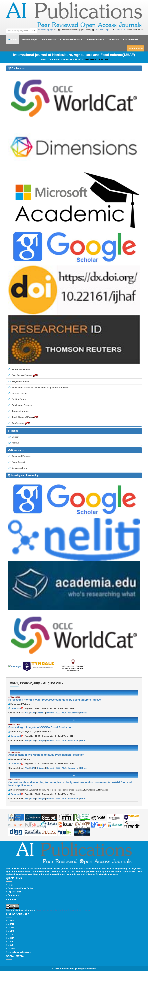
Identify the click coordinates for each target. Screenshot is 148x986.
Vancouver (73, 713)
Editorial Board (19, 393)
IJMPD (10, 931)
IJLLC (10, 934)
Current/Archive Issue (71, 39)
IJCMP (10, 927)
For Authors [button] (47, 39)
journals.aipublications (19, 952)
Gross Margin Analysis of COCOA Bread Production (40, 727)
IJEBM (10, 938)
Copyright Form (19, 468)
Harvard (50, 713)
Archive (15, 443)
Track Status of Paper (22, 417)
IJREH (10, 924)
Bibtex (83, 713)
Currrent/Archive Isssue (60, 59)
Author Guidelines (20, 369)
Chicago (40, 713)
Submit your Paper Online (20, 888)
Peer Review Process (21, 375)
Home (14, 39)
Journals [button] (112, 39)
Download (15, 708)
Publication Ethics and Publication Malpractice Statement (40, 387)
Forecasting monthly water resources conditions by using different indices (54, 699)
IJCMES (11, 948)
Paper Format (18, 462)
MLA (64, 713)
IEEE (58, 713)
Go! (33, 30)
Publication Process (21, 405)
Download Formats (20, 456)
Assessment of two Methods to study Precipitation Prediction (46, 754)
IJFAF (10, 941)
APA (26, 713)
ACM (32, 713)
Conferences (17, 423)
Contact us (13, 895)
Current (15, 437)
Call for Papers (130, 39)
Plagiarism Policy (20, 381)
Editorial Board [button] (94, 39)
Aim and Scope (29, 39)
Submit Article (135, 48)
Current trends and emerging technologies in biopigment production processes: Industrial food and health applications (70, 784)
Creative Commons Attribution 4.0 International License (63, 910)
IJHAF (78, 59)
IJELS (10, 945)
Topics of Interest (20, 411)
